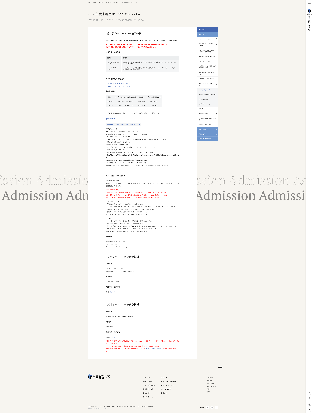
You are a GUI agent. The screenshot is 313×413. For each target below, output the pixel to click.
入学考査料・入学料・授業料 (206, 79)
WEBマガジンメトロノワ (136, 406)
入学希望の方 (210, 377)
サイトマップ (98, 406)
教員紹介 (164, 393)
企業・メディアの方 (211, 386)
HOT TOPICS (166, 389)
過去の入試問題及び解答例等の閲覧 (207, 119)
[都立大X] (207, 407)
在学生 (208, 389)
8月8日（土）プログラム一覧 (119, 83)
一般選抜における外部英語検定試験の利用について (207, 66)
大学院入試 (202, 134)
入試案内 (202, 29)
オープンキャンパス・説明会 (205, 84)
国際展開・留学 (148, 389)
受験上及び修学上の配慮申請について (207, 73)
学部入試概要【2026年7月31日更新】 (206, 44)
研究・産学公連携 (149, 385)
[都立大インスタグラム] (212, 407)
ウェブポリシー (106, 406)
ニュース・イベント (167, 385)
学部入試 (201, 34)
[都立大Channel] (216, 407)
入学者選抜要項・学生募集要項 (207, 56)
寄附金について (123, 406)
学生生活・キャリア (149, 397)
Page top (220, 366)
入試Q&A (201, 108)
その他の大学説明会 (203, 99)
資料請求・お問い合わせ (205, 124)
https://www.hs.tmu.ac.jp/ (152, 348)
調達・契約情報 (148, 406)
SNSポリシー (115, 406)
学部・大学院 (147, 381)
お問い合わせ (91, 406)
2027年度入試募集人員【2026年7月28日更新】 (207, 50)
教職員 (208, 391)
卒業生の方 (209, 380)
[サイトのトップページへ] (309, 20)
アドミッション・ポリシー (205, 39)
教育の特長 (146, 393)
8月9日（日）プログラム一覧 (119, 86)
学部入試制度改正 (204, 129)
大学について (147, 377)
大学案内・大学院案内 (205, 139)
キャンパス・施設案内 (168, 381)
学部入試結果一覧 (203, 113)
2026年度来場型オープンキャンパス (207, 90)
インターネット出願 (204, 61)
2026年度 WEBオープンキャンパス (207, 94)
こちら (112, 292)
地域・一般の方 (210, 383)
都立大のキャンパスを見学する (206, 104)
